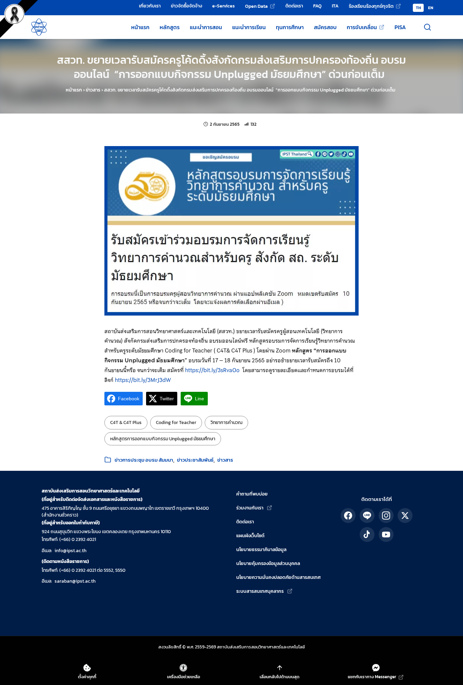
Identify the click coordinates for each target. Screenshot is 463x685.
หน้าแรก (140, 27)
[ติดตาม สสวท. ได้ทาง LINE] (367, 515)
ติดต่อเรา (294, 5)
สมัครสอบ (325, 27)
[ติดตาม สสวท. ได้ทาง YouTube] (386, 534)
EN (430, 8)
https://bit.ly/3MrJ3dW (143, 380)
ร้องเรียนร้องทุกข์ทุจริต (371, 6)
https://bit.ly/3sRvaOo (212, 370)
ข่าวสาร (93, 90)
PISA (400, 27)
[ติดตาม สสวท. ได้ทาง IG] (386, 515)
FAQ (317, 5)
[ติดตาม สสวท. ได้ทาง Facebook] (348, 515)
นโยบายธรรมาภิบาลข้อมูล (261, 549)
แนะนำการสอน (206, 27)
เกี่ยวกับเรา (150, 5)
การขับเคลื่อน (362, 27)
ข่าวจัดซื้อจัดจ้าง (186, 5)
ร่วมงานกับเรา (249, 507)
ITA (335, 5)
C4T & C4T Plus (126, 422)
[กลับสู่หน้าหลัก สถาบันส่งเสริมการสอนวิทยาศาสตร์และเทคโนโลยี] (39, 27)
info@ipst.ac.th (70, 550)
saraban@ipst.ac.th (75, 581)
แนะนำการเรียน (249, 27)
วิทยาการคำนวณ (226, 422)
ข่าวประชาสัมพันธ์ (195, 460)
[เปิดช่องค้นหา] (427, 27)
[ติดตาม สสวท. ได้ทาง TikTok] (367, 534)
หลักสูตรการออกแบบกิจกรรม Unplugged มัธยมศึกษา (162, 438)
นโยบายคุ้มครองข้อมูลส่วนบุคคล (268, 563)
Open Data (256, 6)
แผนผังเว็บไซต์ (250, 535)
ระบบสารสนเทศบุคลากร (260, 591)
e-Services (223, 5)
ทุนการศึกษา (290, 27)
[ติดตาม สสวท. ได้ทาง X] (405, 515)
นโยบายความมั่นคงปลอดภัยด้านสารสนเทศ (278, 577)
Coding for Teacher (176, 422)
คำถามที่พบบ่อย (252, 494)
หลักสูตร (170, 27)
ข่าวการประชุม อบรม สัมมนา (144, 460)
